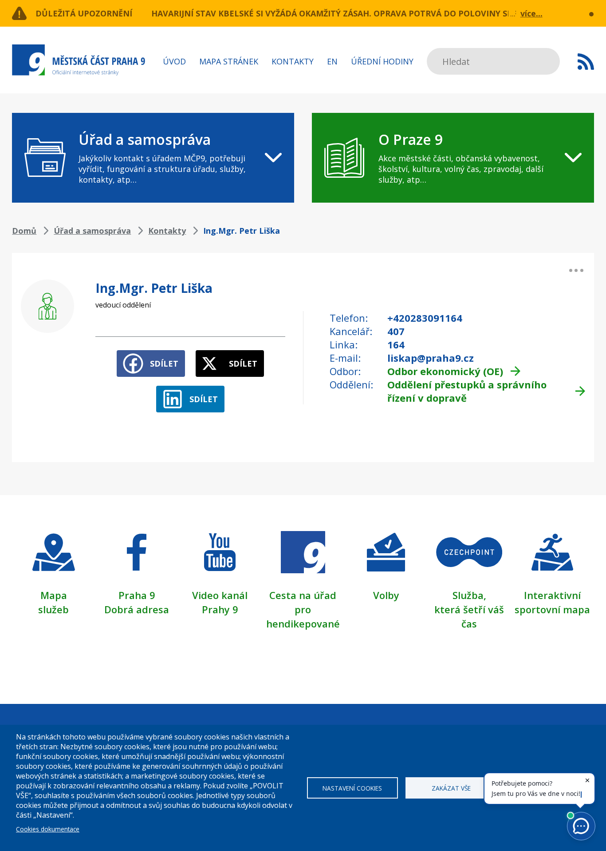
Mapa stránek (228, 61)
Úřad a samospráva (92, 230)
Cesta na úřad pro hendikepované (303, 609)
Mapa (53, 595)
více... (531, 13)
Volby (386, 595)
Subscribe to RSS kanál (586, 61)
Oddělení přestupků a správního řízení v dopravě (467, 391)
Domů (24, 230)
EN (332, 61)
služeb (53, 609)
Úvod (174, 61)
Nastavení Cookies (352, 788)
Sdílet (164, 363)
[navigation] (153, 158)
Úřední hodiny (382, 61)
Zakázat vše (451, 788)
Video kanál (220, 595)
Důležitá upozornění (83, 13)
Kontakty (293, 61)
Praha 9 (136, 595)
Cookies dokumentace (47, 829)
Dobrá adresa (136, 609)
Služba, (469, 595)
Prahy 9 (220, 609)
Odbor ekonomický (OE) (445, 371)
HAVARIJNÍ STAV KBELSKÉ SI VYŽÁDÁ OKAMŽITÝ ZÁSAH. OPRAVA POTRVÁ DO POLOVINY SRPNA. (341, 13)
